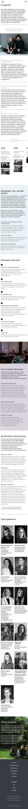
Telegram (14, 782)
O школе (14, 762)
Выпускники (14, 771)
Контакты (14, 776)
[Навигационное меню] (26, 1)
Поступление (14, 768)
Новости (14, 773)
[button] (12, 140)
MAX (14, 787)
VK (14, 785)
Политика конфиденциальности (14, 798)
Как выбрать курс (14, 765)
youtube (14, 790)
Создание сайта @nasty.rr (14, 800)
